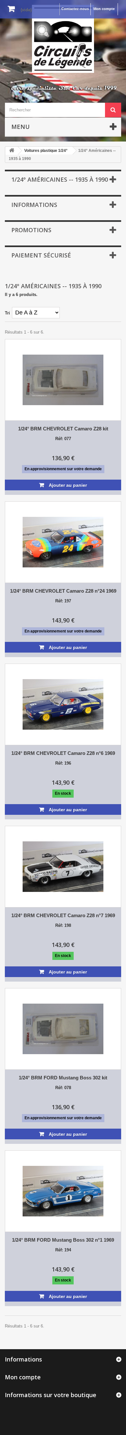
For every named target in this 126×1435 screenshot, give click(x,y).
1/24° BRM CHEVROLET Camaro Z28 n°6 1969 (63, 753)
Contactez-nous (75, 9)
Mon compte (104, 9)
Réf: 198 (63, 925)
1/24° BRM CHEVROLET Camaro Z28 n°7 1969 (63, 915)
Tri (7, 313)
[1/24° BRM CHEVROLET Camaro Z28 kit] (63, 379)
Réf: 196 (63, 763)
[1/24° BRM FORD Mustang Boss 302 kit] (63, 1028)
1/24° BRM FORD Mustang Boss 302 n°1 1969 (63, 1240)
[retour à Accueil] (11, 151)
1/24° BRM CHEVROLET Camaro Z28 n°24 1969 (63, 591)
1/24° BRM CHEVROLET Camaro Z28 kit (63, 428)
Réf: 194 (63, 1249)
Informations (34, 205)
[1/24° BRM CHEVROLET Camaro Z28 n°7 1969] (63, 866)
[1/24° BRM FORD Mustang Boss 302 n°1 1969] (63, 1191)
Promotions (31, 230)
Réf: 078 (63, 1087)
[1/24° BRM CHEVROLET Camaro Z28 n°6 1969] (63, 704)
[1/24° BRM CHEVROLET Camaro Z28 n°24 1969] (63, 542)
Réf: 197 (63, 600)
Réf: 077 (63, 438)
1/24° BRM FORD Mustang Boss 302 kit (63, 1077)
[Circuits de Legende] (63, 39)
